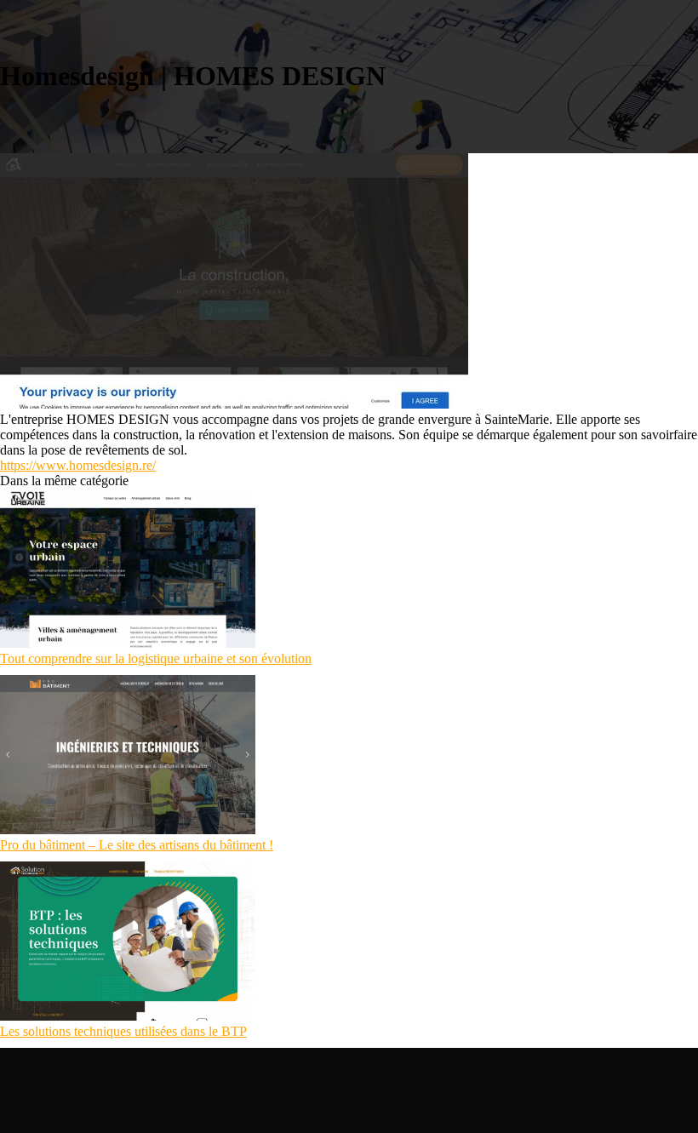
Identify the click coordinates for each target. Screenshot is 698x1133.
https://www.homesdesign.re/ (78, 465)
